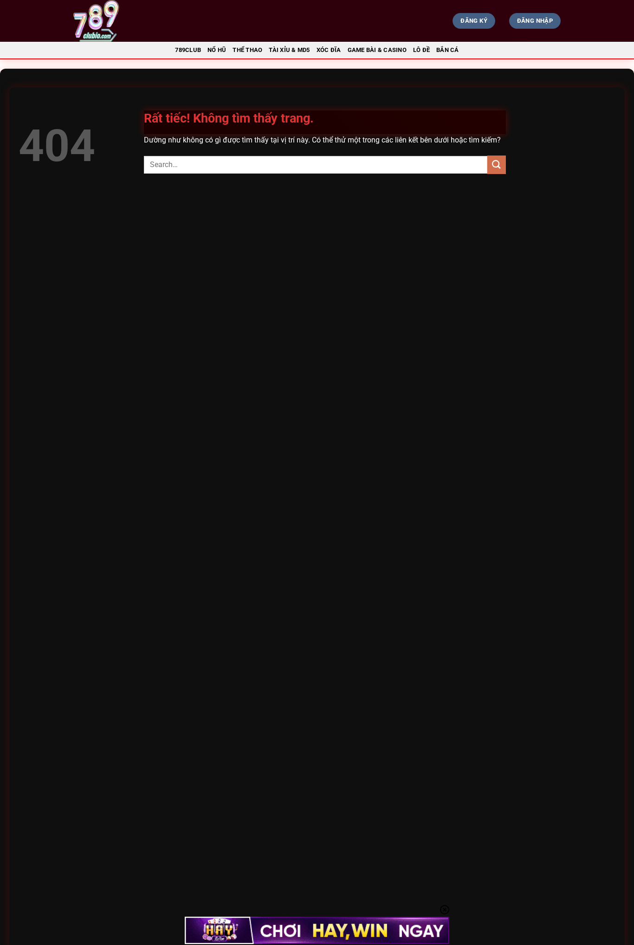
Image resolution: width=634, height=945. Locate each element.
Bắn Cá (447, 49)
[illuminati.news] (148, 21)
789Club (188, 49)
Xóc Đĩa (329, 49)
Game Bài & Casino (377, 49)
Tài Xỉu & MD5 (289, 49)
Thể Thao (247, 49)
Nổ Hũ (216, 49)
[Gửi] (496, 164)
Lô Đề (421, 49)
